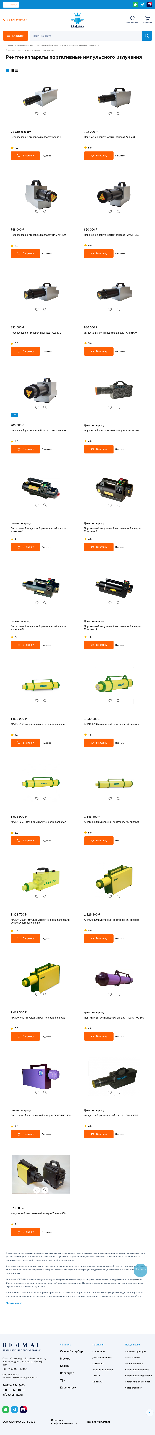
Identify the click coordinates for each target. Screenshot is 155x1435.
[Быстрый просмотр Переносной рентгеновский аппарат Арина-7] (44, 309)
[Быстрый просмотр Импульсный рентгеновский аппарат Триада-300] (44, 1190)
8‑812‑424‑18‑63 (13, 1385)
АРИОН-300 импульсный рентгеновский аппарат (111, 822)
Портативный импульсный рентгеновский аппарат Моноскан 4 (112, 627)
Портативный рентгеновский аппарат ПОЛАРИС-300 (114, 1017)
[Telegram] (142, 4)
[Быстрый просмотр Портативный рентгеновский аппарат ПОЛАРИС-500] (44, 1092)
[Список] (12, 70)
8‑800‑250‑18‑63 (13, 1390)
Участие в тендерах (102, 1369)
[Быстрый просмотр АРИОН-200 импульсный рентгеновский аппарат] (118, 700)
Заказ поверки (132, 1357)
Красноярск (68, 1387)
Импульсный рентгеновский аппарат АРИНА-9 (110, 332)
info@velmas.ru (12, 1394)
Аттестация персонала (137, 1369)
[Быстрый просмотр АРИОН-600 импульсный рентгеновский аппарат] (44, 994)
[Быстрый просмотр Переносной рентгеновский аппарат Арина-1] (44, 113)
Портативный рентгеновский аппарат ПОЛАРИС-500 (41, 1115)
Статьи (96, 1375)
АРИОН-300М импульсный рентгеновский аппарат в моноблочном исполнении (40, 921)
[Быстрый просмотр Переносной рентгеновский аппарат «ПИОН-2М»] (118, 407)
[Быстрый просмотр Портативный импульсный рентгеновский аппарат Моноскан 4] (118, 602)
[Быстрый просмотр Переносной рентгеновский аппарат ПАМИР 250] (118, 211)
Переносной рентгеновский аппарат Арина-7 (36, 332)
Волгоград (67, 1373)
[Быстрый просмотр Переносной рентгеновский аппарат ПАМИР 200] (44, 211)
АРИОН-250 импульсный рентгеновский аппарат (38, 822)
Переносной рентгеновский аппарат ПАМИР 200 (38, 235)
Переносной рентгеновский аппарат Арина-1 (36, 137)
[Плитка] (7, 70)
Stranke (105, 1421)
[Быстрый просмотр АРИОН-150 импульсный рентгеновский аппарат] (44, 700)
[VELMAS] (77, 20)
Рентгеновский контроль (47, 45)
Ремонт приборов (134, 1363)
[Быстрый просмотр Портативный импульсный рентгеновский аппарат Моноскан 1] (44, 505)
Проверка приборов (135, 1351)
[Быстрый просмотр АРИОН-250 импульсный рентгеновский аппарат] (44, 798)
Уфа (62, 1380)
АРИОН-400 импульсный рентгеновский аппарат (111, 920)
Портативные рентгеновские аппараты (79, 45)
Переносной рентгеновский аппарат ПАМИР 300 (38, 430)
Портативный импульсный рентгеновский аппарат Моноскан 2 (112, 530)
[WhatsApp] (135, 4)
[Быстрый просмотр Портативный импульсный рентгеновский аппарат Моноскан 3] (44, 602)
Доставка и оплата (102, 1357)
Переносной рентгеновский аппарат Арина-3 (109, 137)
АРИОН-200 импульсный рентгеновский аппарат (111, 724)
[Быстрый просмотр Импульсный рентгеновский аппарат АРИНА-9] (118, 309)
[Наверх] (149, 1412)
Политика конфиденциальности (64, 1422)
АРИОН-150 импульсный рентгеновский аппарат (38, 724)
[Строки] (16, 70)
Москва (65, 1358)
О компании (98, 1351)
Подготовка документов (137, 1381)
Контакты (97, 1381)
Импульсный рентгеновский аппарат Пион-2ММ (111, 1115)
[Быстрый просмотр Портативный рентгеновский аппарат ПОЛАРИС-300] (118, 994)
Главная (9, 45)
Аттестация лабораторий (138, 1375)
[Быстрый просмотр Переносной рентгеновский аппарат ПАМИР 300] (44, 407)
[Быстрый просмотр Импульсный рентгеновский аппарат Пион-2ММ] (118, 1092)
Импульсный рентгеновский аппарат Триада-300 (38, 1213)
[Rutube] (149, 4)
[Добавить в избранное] (36, 113)
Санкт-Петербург (72, 1351)
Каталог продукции (25, 45)
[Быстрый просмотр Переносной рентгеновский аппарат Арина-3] (118, 113)
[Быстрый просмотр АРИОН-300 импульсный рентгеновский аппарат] (118, 798)
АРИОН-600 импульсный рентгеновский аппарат (38, 1017)
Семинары (98, 1363)
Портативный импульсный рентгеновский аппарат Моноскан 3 (39, 627)
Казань (64, 1365)
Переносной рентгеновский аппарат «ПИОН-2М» (112, 430)
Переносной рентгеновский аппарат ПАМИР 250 (111, 235)
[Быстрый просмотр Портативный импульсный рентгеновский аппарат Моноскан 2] (118, 505)
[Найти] (147, 36)
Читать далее (14, 1303)
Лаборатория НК (133, 1387)
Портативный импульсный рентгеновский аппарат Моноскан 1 (39, 530)
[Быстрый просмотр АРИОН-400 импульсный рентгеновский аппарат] (118, 896)
